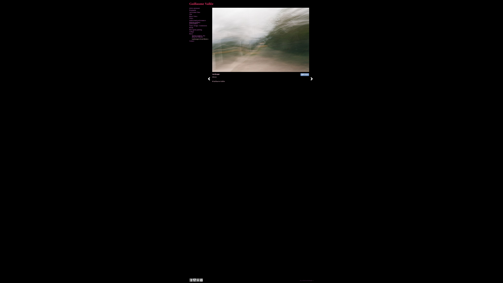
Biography (192, 10)
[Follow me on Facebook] (191, 280)
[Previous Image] (210, 78)
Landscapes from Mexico (200, 39)
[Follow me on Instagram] (201, 280)
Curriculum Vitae (194, 12)
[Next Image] (312, 78)
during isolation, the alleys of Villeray (198, 36)
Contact (191, 41)
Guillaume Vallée (201, 4)
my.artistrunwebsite (306, 280)
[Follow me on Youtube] (194, 280)
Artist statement (194, 8)
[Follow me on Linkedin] (197, 280)
